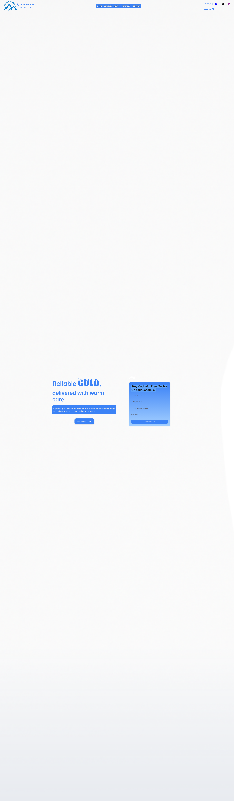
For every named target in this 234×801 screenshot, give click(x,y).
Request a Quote (150, 421)
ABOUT (116, 6)
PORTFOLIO (126, 6)
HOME (99, 6)
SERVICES (108, 6)
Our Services (82, 421)
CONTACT (136, 6)
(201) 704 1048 (27, 4)
